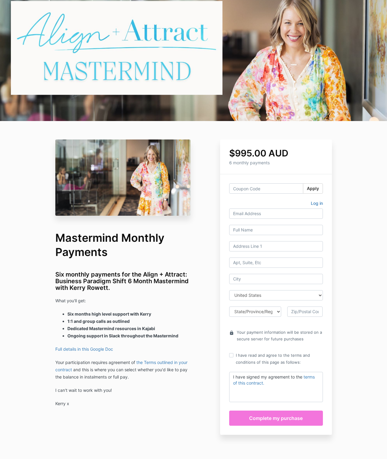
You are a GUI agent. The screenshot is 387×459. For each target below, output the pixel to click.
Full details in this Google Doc (84, 349)
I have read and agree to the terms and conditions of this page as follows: (273, 358)
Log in (317, 203)
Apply (313, 188)
